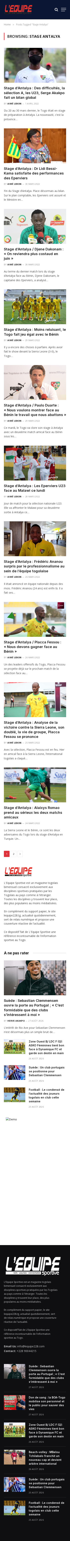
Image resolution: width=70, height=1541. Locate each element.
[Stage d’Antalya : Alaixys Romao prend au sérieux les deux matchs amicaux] (35, 784)
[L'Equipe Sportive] (18, 10)
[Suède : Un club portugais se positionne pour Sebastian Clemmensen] (14, 1072)
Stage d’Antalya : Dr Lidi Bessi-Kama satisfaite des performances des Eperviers (34, 173)
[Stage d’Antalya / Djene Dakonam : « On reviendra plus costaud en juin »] (35, 226)
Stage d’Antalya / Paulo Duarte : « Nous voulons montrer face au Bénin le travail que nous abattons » (35, 410)
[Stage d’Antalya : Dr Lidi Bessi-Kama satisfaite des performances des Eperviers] (35, 145)
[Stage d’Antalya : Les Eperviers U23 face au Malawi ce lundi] (35, 463)
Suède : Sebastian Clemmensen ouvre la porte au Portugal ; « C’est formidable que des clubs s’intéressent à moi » (47, 1374)
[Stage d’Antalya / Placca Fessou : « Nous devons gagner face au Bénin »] (35, 619)
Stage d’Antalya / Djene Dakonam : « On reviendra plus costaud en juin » (34, 254)
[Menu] (63, 9)
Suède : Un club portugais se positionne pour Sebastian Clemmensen (47, 1071)
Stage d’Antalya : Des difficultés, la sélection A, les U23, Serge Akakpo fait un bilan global (34, 93)
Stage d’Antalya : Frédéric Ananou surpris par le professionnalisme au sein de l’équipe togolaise (34, 566)
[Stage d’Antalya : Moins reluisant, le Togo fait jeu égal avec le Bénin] (35, 306)
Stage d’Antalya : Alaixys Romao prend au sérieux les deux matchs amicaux (33, 812)
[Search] (56, 9)
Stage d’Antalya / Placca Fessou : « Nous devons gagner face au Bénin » (32, 647)
